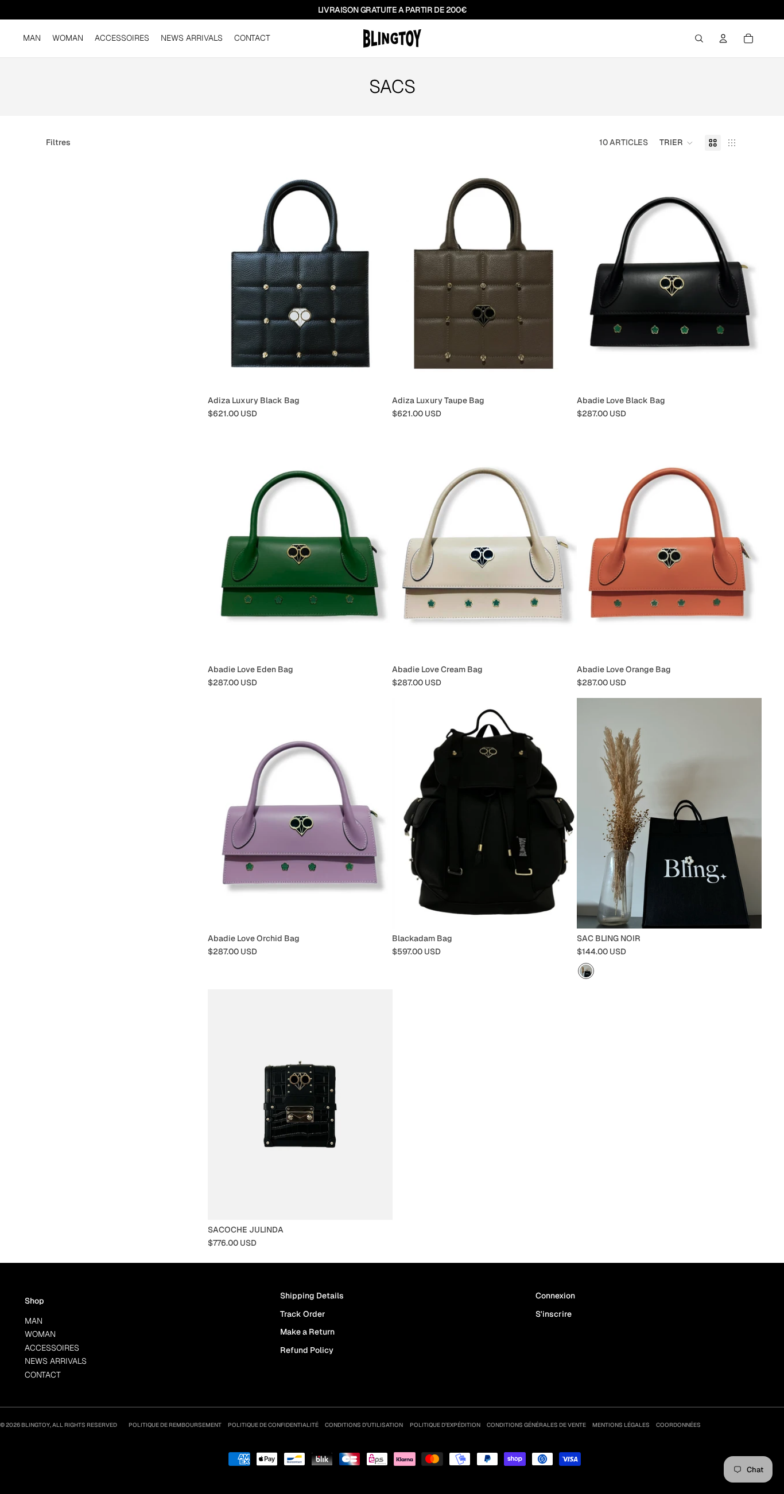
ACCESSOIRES (52, 1348)
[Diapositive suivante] (744, 275)
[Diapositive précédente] (594, 275)
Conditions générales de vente (536, 1425)
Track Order (302, 1314)
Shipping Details (312, 1295)
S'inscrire (553, 1314)
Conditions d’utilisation (364, 1425)
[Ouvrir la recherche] (699, 38)
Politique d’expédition (445, 1425)
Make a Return (307, 1332)
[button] (676, 142)
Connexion (555, 1295)
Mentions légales (621, 1425)
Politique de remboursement (175, 1425)
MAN (33, 1321)
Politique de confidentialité (273, 1425)
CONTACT (43, 1375)
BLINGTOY (35, 1425)
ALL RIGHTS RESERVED (84, 1425)
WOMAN (40, 1334)
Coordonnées (678, 1425)
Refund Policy (306, 1350)
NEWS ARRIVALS (56, 1361)
